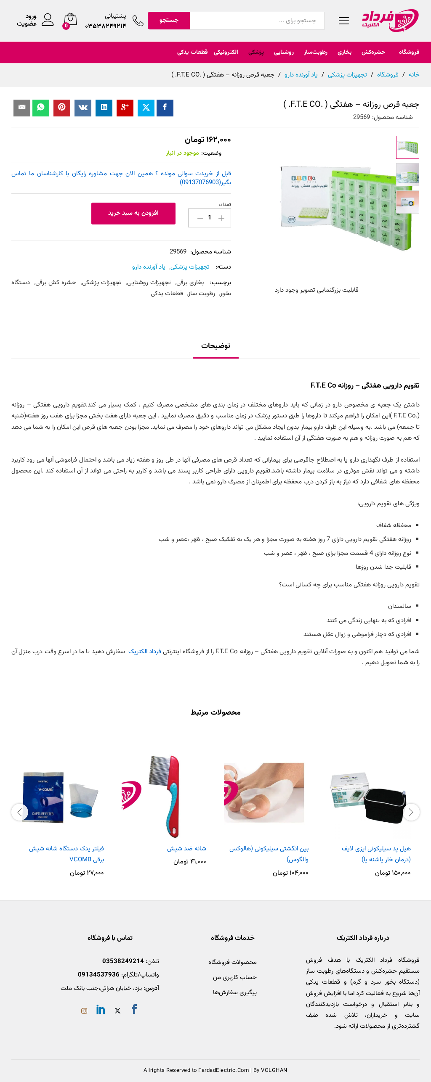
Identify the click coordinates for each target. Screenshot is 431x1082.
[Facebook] (134, 1011)
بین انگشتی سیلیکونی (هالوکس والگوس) (269, 854)
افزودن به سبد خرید (133, 213)
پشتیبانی (115, 16)
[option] (368, 811)
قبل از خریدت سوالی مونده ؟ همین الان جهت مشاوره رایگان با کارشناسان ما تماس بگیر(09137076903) (121, 178)
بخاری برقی (190, 283)
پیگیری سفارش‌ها (235, 993)
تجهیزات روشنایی (149, 283)
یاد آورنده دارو (148, 267)
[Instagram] (84, 1012)
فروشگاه (409, 52)
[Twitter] (117, 1012)
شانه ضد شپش (186, 849)
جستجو (169, 20)
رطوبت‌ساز (315, 52)
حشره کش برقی (55, 283)
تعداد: (225, 204)
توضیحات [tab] (215, 346)
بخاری (344, 52)
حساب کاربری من (235, 977)
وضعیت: (211, 153)
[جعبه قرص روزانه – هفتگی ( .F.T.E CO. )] (165, 108)
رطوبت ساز (201, 293)
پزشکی (256, 52)
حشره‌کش (374, 52)
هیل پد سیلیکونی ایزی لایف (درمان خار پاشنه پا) (376, 854)
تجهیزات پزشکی (190, 267)
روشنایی (284, 52)
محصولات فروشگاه (232, 962)
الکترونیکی (226, 52)
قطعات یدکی (192, 52)
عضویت (27, 24)
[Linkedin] (101, 1011)
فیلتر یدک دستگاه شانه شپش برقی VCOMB (66, 854)
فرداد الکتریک (144, 652)
